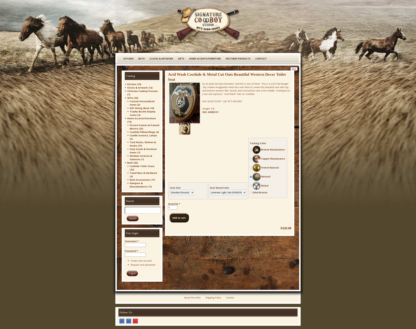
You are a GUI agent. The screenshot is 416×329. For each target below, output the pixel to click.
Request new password (143, 264)
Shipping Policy (213, 297)
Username (132, 241)
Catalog (121, 49)
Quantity (174, 203)
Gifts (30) (132, 97)
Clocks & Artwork (161, 58)
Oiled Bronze (260, 192)
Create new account (141, 260)
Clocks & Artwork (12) (140, 87)
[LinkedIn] (128, 321)
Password (131, 250)
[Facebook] (121, 321)
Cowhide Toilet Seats (146, 49)
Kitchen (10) (134, 84)
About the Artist (192, 297)
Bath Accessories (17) (142, 179)
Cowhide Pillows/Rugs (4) (144, 132)
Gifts (181, 58)
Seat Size (175, 187)
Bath (130, 49)
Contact (261, 58)
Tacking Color (258, 143)
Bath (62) (132, 162)
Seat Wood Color (219, 187)
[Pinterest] (135, 321)
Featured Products (238, 58)
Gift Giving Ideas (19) (142, 108)
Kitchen (128, 58)
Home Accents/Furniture (205, 58)
